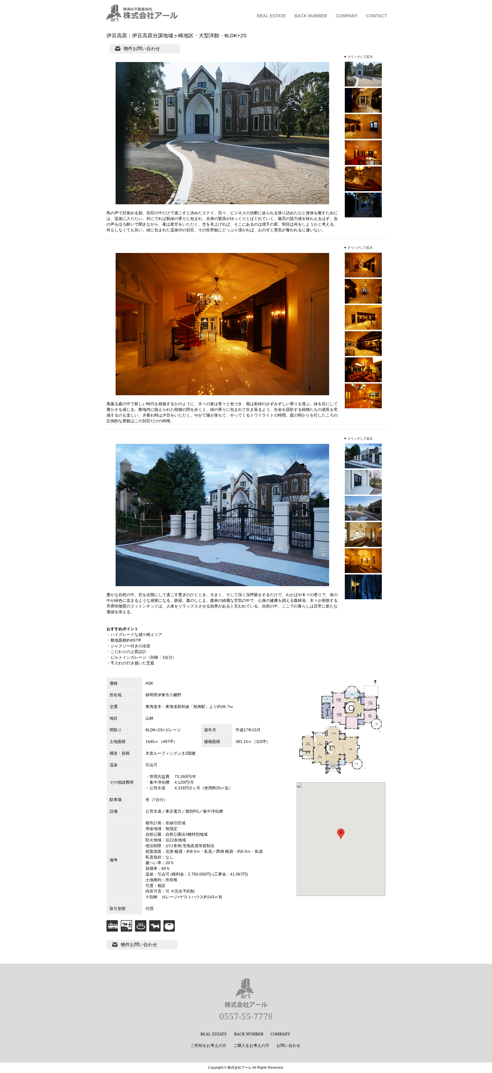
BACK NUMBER (310, 15)
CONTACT (376, 15)
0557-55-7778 (246, 1016)
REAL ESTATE (271, 15)
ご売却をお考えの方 (208, 1045)
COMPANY (347, 15)
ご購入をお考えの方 (251, 1045)
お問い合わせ (288, 1045)
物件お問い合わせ (142, 48)
